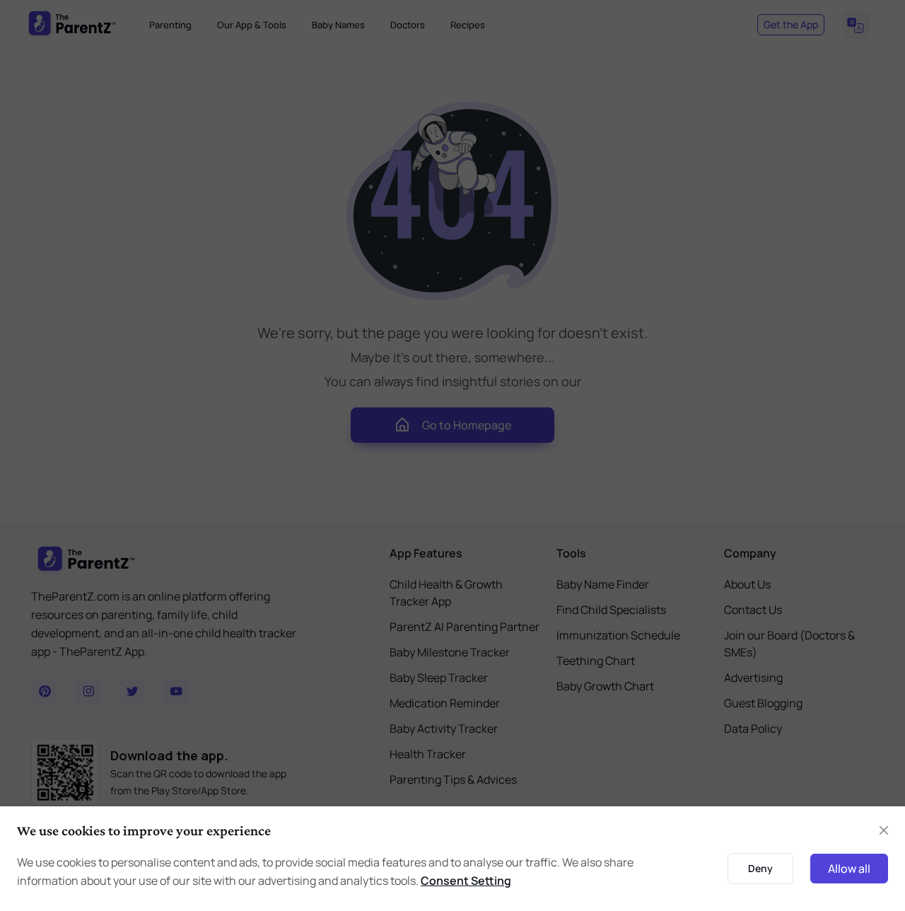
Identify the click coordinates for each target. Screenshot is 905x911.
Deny (760, 868)
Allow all (849, 868)
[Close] (884, 830)
